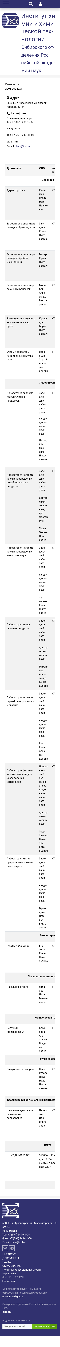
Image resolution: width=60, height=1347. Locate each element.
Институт (9, 1254)
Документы (10, 1258)
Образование (11, 1265)
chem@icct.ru (22, 146)
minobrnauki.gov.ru (12, 1296)
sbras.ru (6, 1311)
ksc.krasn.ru (9, 1281)
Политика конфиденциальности (21, 1269)
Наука (6, 1262)
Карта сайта (9, 1273)
